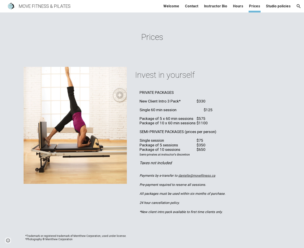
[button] (298, 6)
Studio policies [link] (278, 6)
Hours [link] (238, 6)
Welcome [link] (171, 6)
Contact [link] (191, 6)
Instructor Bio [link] (215, 6)
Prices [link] (254, 6)
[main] (152, 37)
